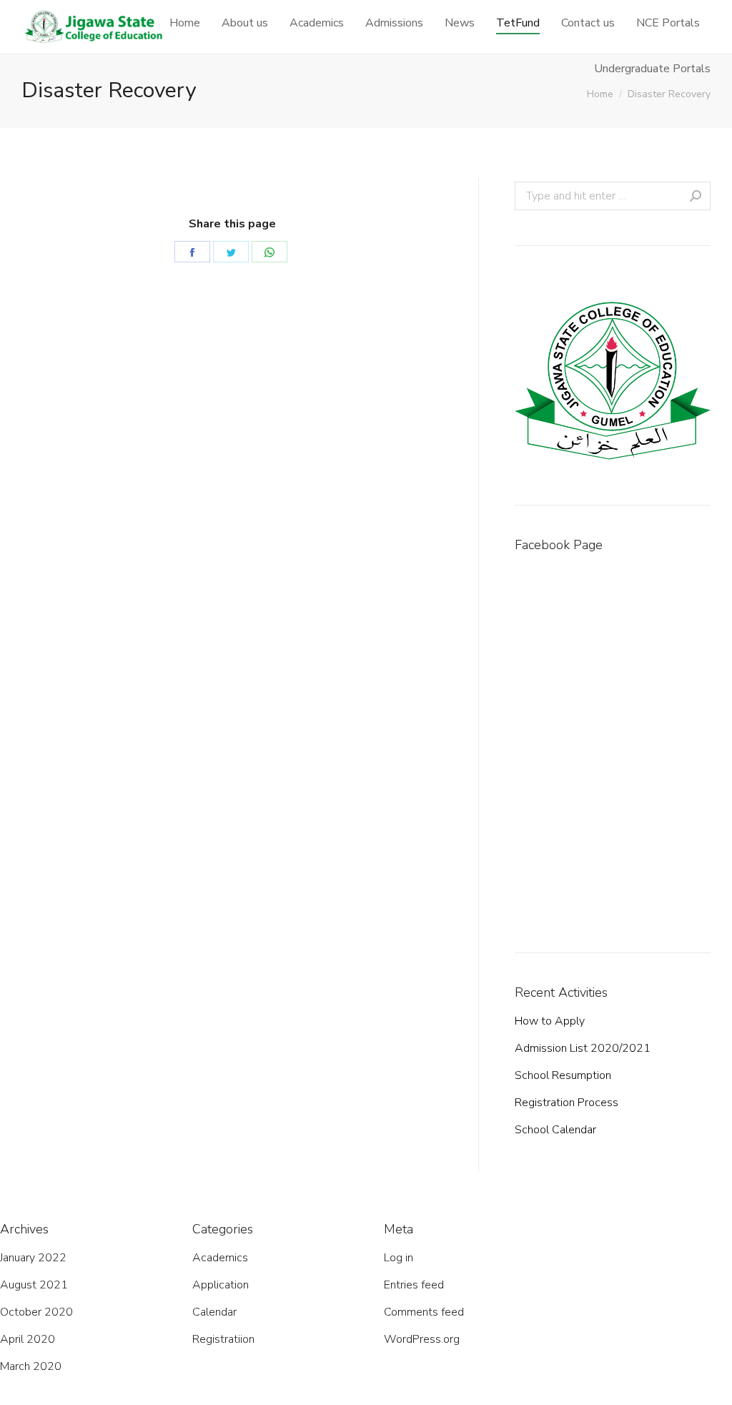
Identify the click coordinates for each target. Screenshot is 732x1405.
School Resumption (563, 1075)
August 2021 (34, 1285)
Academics (220, 1258)
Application (220, 1285)
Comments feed (424, 1312)
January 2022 (33, 1258)
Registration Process (566, 1102)
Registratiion (223, 1339)
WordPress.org (422, 1339)
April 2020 (27, 1339)
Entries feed (414, 1285)
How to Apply (550, 1021)
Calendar (214, 1312)
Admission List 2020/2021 (583, 1048)
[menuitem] (184, 23)
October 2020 (36, 1312)
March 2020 (30, 1366)
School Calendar (555, 1130)
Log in (398, 1258)
